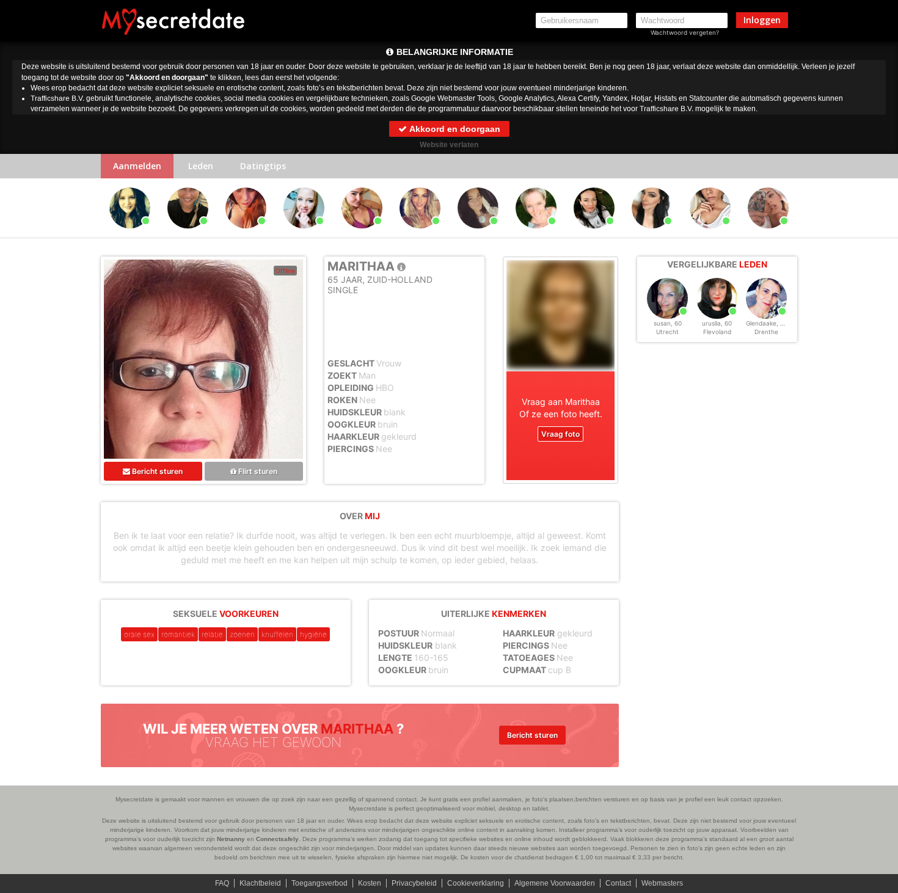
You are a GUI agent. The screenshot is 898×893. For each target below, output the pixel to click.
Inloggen (762, 20)
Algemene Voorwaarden (554, 883)
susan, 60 (668, 323)
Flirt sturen (256, 471)
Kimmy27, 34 (304, 234)
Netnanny (231, 839)
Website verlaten (449, 144)
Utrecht (667, 331)
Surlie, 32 (362, 234)
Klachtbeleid (260, 883)
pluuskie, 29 (652, 234)
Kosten (369, 883)
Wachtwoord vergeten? (685, 32)
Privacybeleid (414, 883)
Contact (618, 883)
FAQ (222, 883)
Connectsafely (277, 839)
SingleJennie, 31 (711, 234)
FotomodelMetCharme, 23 (770, 234)
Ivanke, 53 (594, 234)
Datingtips (263, 166)
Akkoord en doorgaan (453, 129)
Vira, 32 (420, 234)
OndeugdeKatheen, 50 (190, 234)
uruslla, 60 (717, 323)
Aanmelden (137, 166)
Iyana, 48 (536, 234)
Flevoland (717, 331)
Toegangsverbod (319, 883)
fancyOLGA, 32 (246, 234)
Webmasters (662, 883)
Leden (200, 166)
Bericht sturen (156, 471)
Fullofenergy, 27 (478, 234)
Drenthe (766, 331)
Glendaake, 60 (766, 323)
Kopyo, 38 (130, 234)
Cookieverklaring (475, 883)
